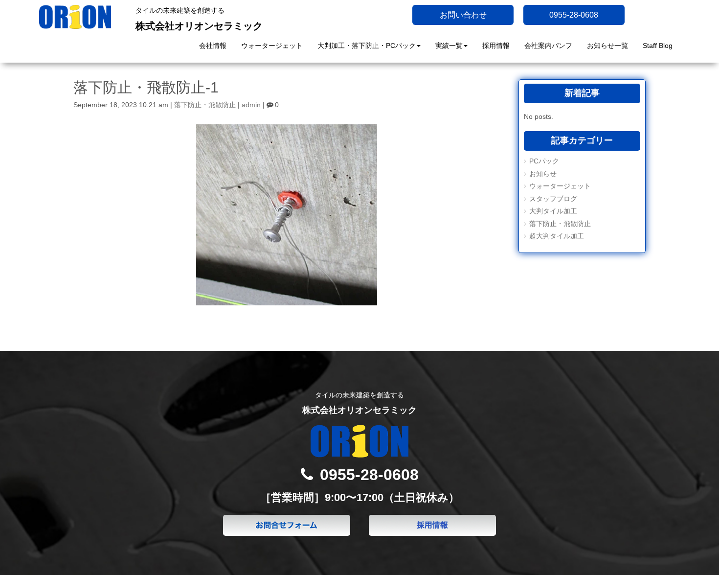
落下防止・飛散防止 (205, 105)
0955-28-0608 (573, 15)
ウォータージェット (560, 186)
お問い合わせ (463, 15)
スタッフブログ (553, 199)
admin (251, 105)
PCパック (544, 161)
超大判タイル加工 (556, 236)
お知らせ (543, 174)
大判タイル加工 (553, 211)
